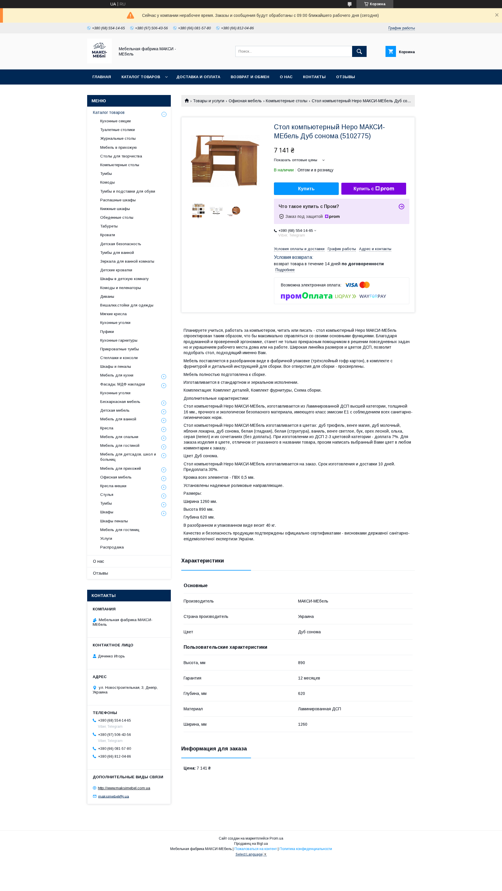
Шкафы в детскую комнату (124, 279)
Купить (306, 188)
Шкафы (106, 512)
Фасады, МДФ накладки (122, 384)
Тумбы (106, 173)
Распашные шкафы (118, 200)
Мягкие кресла (113, 314)
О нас (286, 77)
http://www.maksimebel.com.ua (124, 788)
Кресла (106, 428)
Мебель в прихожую (118, 147)
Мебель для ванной (118, 419)
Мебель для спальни (119, 437)
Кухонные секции (115, 121)
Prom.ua (276, 838)
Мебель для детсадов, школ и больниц (128, 457)
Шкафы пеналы (114, 521)
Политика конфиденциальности (305, 849)
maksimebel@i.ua (113, 796)
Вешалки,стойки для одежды (126, 305)
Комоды (107, 182)
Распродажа (112, 547)
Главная (101, 77)
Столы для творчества (121, 156)
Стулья (106, 494)
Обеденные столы (116, 217)
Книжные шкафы (115, 209)
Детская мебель (115, 410)
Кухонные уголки (115, 322)
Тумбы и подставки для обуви (127, 191)
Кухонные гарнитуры (118, 340)
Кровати (107, 235)
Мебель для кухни (116, 375)
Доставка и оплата (198, 77)
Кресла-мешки (113, 486)
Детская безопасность (120, 244)
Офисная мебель (245, 100)
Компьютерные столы (286, 100)
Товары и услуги (208, 100)
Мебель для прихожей (120, 468)
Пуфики (107, 331)
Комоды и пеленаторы (120, 288)
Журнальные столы (118, 138)
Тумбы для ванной (117, 252)
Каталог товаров (140, 77)
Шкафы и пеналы (115, 366)
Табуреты (109, 226)
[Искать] (359, 51)
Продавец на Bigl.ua (251, 844)
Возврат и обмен (250, 77)
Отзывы (345, 77)
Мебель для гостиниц (119, 530)
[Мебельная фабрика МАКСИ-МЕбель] (99, 62)
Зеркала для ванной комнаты (127, 261)
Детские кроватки (116, 270)
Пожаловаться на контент (255, 849)
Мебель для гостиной (119, 445)
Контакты (314, 77)
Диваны (107, 296)
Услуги (106, 538)
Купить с (364, 188)
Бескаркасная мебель (120, 401)
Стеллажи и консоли (119, 358)
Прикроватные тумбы (119, 349)
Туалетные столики (117, 130)
